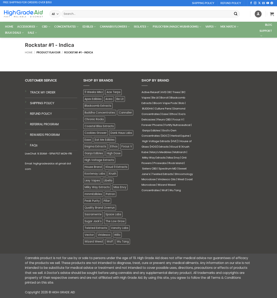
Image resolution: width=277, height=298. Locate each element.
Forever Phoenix (152, 125)
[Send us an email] (263, 3)
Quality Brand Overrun (100, 208)
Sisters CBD (149, 168)
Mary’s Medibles (161, 152)
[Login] (258, 14)
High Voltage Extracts (99, 160)
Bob (181, 103)
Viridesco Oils (167, 179)
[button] (272, 14)
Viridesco (104, 235)
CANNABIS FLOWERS (113, 26)
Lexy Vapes (92, 180)
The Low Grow (115, 221)
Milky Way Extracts (97, 187)
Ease (88, 140)
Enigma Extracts (95, 146)
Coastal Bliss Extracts (99, 126)
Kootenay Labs (95, 174)
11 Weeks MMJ (94, 92)
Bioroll (164, 98)
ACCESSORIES (26, 26)
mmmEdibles (93, 194)
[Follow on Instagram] (255, 3)
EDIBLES (88, 26)
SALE (31, 32)
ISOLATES (140, 26)
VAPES (209, 26)
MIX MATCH (228, 26)
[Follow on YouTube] (267, 3)
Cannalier (125, 113)
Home (28, 52)
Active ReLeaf (150, 92)
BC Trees (174, 92)
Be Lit (120, 99)
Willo (117, 235)
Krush (112, 174)
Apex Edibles (93, 99)
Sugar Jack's (93, 221)
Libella (108, 180)
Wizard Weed (94, 241)
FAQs (34, 145)
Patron (110, 194)
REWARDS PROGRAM (45, 135)
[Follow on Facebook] (251, 3)
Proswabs (160, 163)
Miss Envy (120, 187)
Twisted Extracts (96, 228)
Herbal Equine (180, 136)
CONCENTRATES (65, 26)
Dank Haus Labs (121, 133)
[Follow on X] (259, 3)
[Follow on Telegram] (272, 3)
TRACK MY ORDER (42, 92)
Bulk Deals (13, 32)
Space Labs (113, 214)
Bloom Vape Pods (165, 103)
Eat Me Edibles (105, 140)
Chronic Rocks (94, 119)
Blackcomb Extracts (98, 106)
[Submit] (235, 13)
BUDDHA (147, 108)
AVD (163, 92)
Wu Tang (123, 241)
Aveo (109, 99)
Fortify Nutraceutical (177, 125)
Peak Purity (92, 201)
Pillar (107, 201)
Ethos (114, 146)
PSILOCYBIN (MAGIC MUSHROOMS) (176, 26)
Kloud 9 (175, 147)
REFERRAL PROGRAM (44, 124)
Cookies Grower (96, 133)
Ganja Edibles (94, 153)
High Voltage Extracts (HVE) (160, 141)
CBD (45, 26)
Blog (268, 24)
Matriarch (179, 152)
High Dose (114, 153)
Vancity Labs (119, 228)
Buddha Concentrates (100, 113)
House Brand (93, 167)
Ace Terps (113, 92)
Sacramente (93, 214)
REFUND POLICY (41, 113)
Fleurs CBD (164, 119)
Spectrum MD (167, 168)
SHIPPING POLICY (42, 103)
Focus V (126, 146)
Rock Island (176, 163)
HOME (9, 26)
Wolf (110, 241)
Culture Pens (163, 108)
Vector (89, 235)
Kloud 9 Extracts (116, 167)
